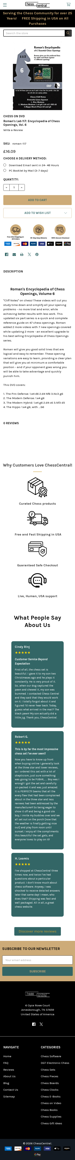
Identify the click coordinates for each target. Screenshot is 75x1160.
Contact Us (10, 1089)
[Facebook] (6, 254)
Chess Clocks (49, 1089)
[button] (37, 213)
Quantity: (11, 179)
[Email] (14, 254)
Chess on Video (51, 1103)
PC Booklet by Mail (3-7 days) (28, 170)
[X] (29, 254)
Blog (6, 1083)
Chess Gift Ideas (51, 1123)
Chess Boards (50, 1083)
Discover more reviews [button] (38, 931)
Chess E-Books (51, 1096)
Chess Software (51, 1056)
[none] (37, 76)
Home (7, 1056)
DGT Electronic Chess (55, 1063)
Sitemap (9, 1096)
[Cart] (69, 5)
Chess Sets (48, 1069)
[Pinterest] (37, 254)
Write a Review (13, 130)
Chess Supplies (51, 1116)
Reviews (8, 1069)
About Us (9, 1076)
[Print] (21, 254)
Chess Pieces (49, 1076)
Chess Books (49, 1110)
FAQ (5, 1063)
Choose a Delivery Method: (25, 158)
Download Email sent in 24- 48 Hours (34, 165)
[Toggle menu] (5, 5)
